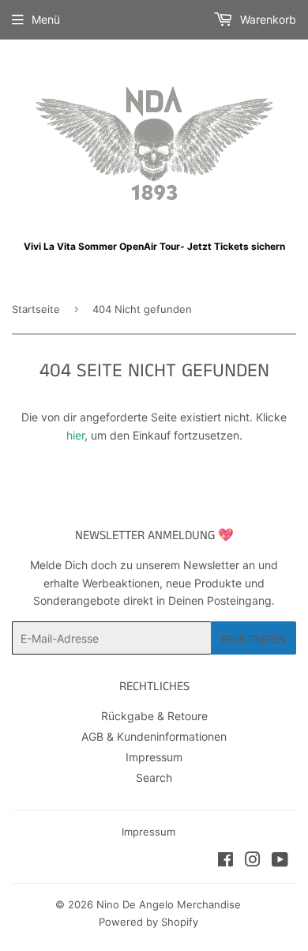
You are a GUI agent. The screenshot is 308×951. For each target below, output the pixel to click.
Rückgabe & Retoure (154, 716)
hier (75, 435)
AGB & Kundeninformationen (154, 736)
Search (154, 777)
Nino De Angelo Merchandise (168, 904)
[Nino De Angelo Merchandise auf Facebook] (225, 861)
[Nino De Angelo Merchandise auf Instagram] (253, 861)
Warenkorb (266, 19)
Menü (46, 19)
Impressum (154, 757)
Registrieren (253, 639)
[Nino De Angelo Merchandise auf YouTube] (280, 861)
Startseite (36, 309)
